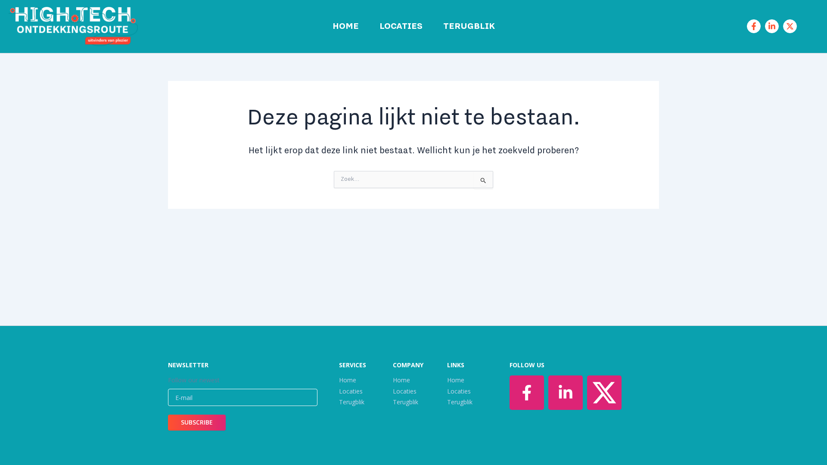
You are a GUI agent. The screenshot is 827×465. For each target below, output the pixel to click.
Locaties (401, 26)
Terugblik (469, 26)
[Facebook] (754, 26)
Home (346, 26)
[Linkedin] (772, 26)
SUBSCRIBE (197, 422)
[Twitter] (790, 26)
